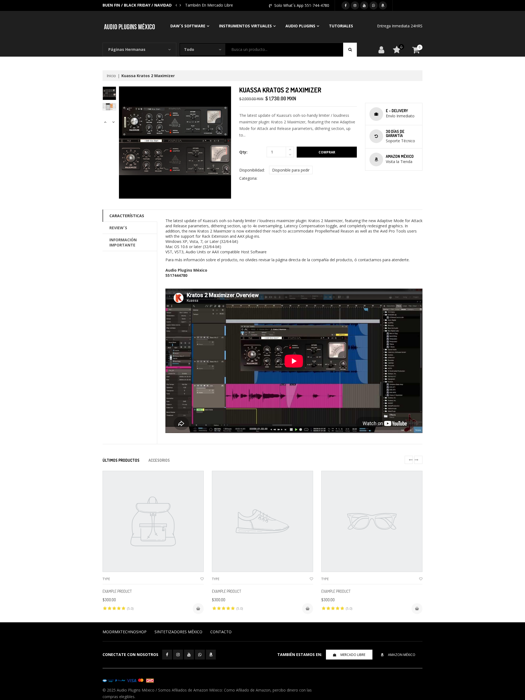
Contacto (221, 631)
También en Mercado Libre (209, 5)
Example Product (117, 591)
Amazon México (401, 654)
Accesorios (159, 460)
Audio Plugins (300, 25)
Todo (189, 49)
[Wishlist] (202, 579)
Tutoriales (341, 25)
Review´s (118, 227)
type (106, 579)
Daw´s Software (187, 25)
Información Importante (123, 242)
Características (126, 215)
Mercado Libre (352, 654)
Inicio (111, 75)
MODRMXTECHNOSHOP (125, 631)
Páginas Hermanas (126, 49)
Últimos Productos (121, 460)
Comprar (327, 152)
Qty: (243, 152)
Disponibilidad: (252, 170)
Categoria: (248, 178)
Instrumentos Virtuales (245, 25)
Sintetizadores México (178, 631)
